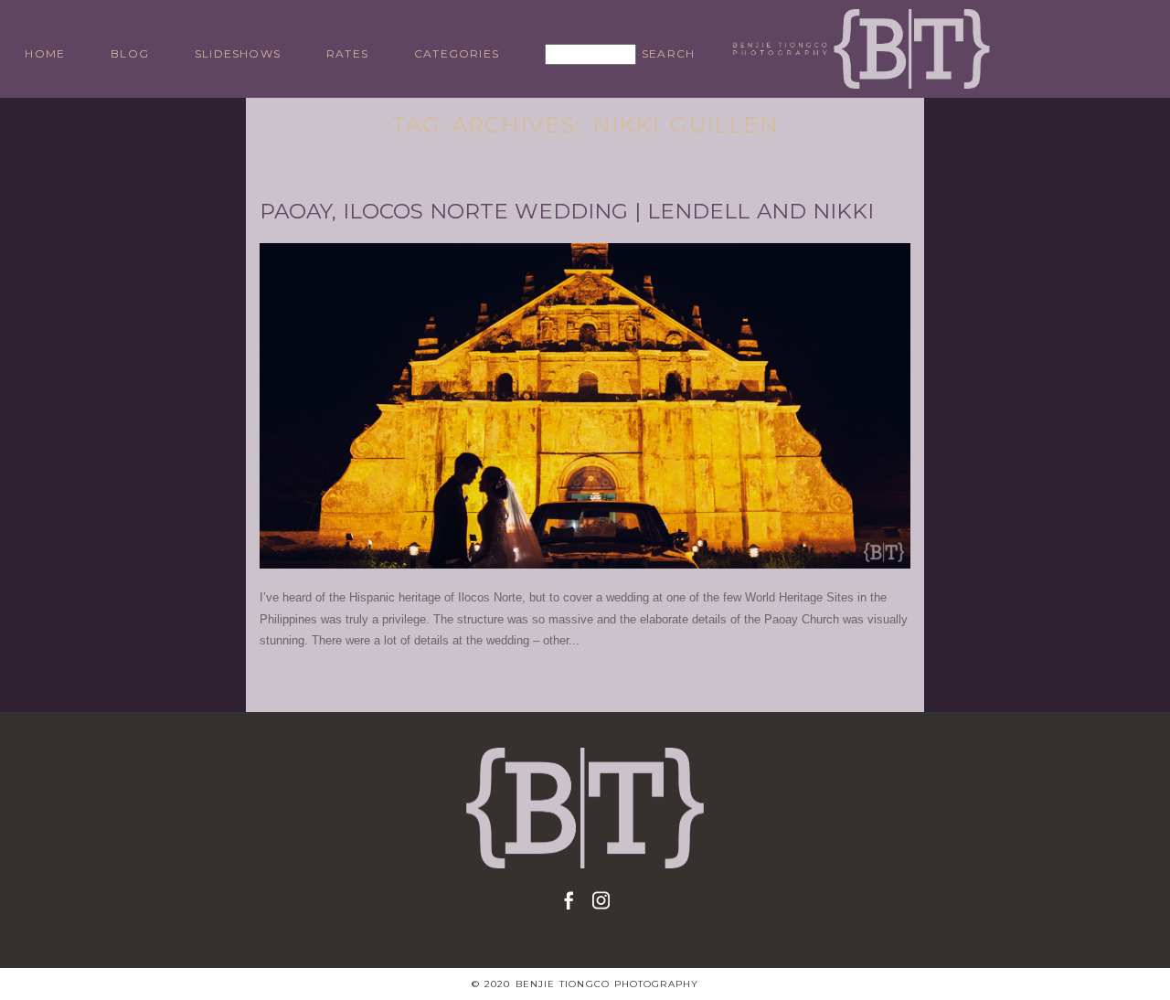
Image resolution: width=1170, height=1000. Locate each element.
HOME (45, 53)
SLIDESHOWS (238, 53)
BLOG (130, 53)
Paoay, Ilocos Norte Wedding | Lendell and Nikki (567, 211)
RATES (347, 53)
